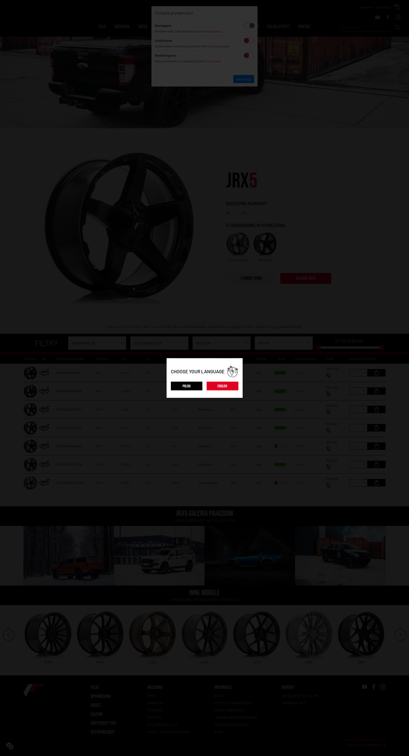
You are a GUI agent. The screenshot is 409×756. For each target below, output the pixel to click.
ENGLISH (222, 386)
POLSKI (186, 386)
